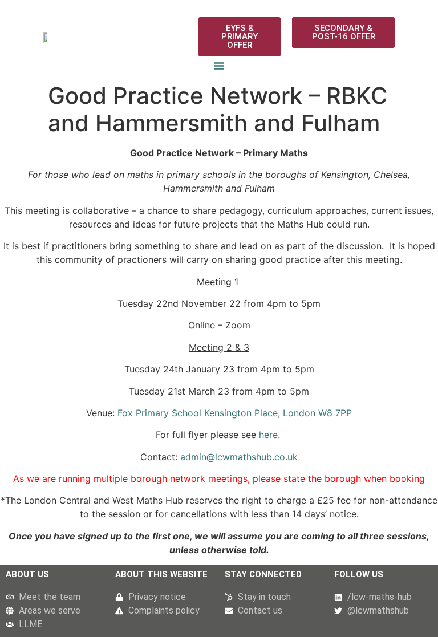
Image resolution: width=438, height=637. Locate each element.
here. (271, 434)
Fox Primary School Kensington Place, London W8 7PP (234, 413)
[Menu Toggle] (219, 65)
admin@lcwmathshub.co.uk (239, 456)
